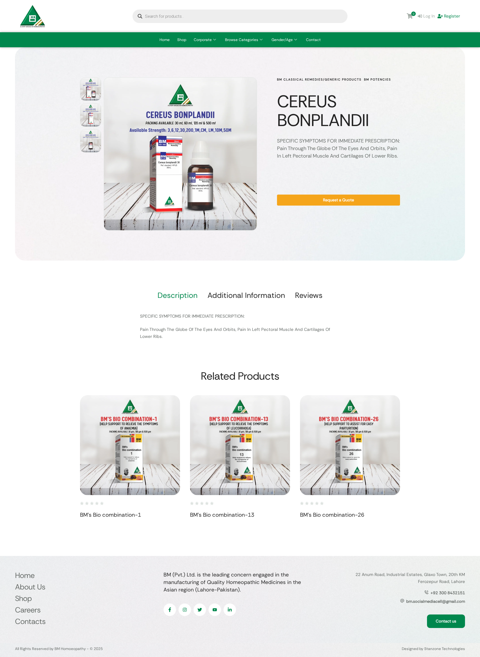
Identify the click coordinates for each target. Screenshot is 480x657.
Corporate (203, 39)
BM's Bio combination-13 (222, 514)
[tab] (178, 295)
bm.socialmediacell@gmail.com (435, 601)
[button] (466, 636)
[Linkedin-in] (230, 609)
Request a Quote (338, 200)
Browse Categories (241, 39)
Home (165, 39)
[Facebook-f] (170, 609)
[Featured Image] (130, 445)
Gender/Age (282, 39)
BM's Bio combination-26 (332, 514)
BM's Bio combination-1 (110, 514)
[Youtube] (214, 609)
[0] (410, 16)
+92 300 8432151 (447, 592)
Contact (313, 39)
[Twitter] (200, 609)
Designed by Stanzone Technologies (433, 648)
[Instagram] (184, 609)
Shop (181, 39)
